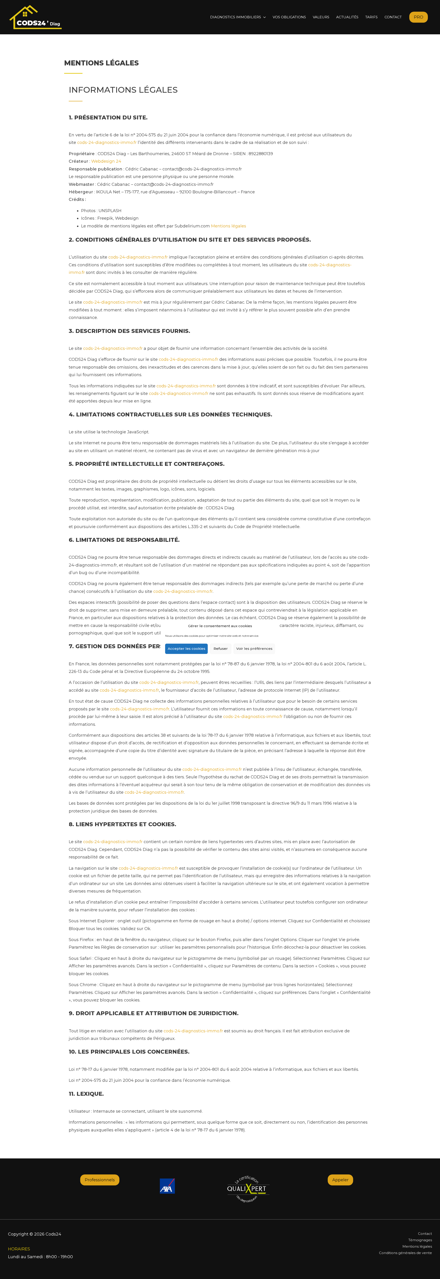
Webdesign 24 (106, 161)
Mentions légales (228, 226)
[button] (418, 17)
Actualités (347, 17)
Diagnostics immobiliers (235, 17)
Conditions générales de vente (405, 1253)
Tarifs (371, 17)
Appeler (340, 1179)
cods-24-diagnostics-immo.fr (107, 142)
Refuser (221, 648)
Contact (393, 17)
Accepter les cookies (186, 648)
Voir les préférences (254, 648)
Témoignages (420, 1240)
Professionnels (100, 1179)
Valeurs (321, 17)
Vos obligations (289, 17)
